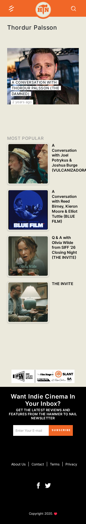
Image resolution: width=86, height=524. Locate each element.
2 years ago (22, 102)
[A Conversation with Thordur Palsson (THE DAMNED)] (43, 76)
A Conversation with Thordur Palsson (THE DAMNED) (35, 88)
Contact (38, 464)
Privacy (71, 464)
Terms (54, 464)
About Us (18, 464)
